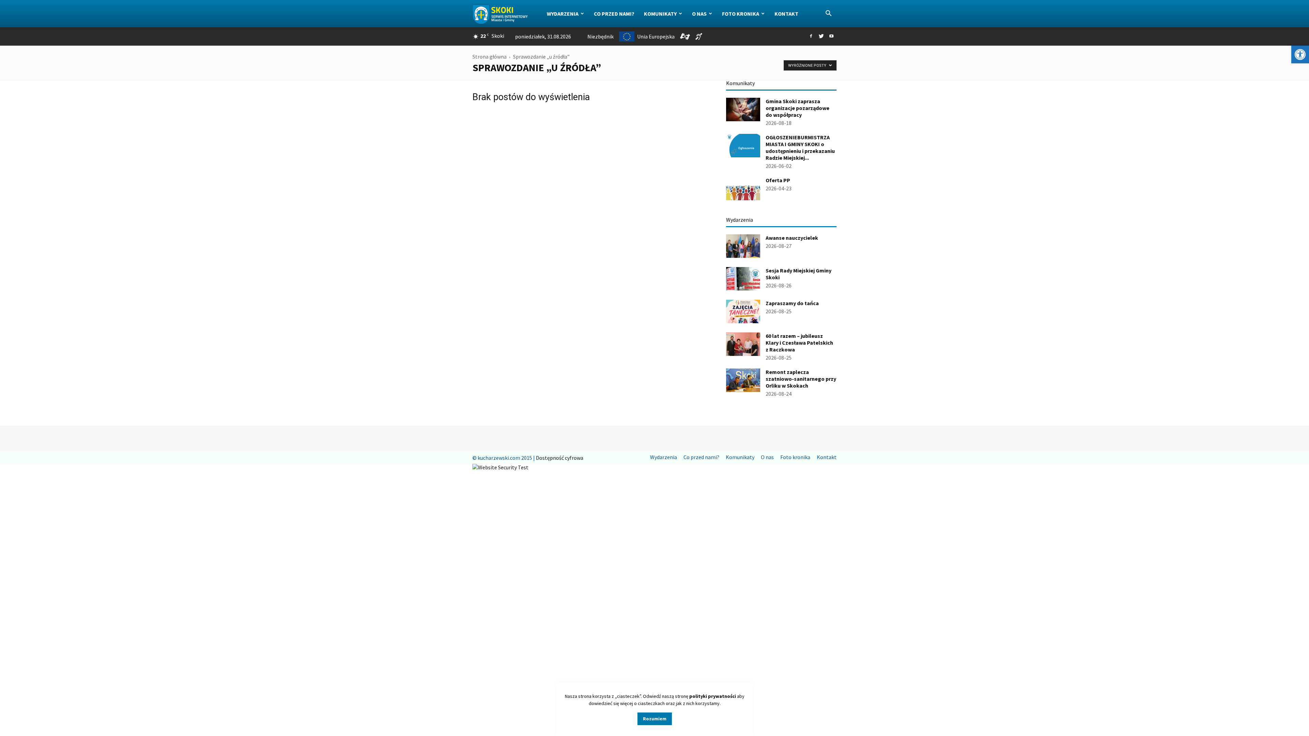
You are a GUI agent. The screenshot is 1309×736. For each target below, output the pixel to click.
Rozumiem (654, 719)
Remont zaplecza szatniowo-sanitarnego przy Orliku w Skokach (801, 379)
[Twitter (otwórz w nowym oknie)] (821, 36)
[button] (1300, 54)
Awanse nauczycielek (792, 237)
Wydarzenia (562, 13)
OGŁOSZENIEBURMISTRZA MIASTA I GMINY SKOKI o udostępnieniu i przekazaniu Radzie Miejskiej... (800, 147)
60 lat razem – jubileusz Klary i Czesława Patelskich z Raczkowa (799, 342)
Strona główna (489, 56)
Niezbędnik (600, 36)
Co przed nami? (614, 13)
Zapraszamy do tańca (792, 303)
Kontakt (786, 13)
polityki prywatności (712, 696)
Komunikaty (660, 13)
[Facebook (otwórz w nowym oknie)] (811, 36)
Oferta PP (778, 180)
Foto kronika (740, 13)
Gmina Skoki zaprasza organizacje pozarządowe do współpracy (797, 108)
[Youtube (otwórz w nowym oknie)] (831, 36)
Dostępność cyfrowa (559, 457)
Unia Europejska (656, 36)
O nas (699, 13)
